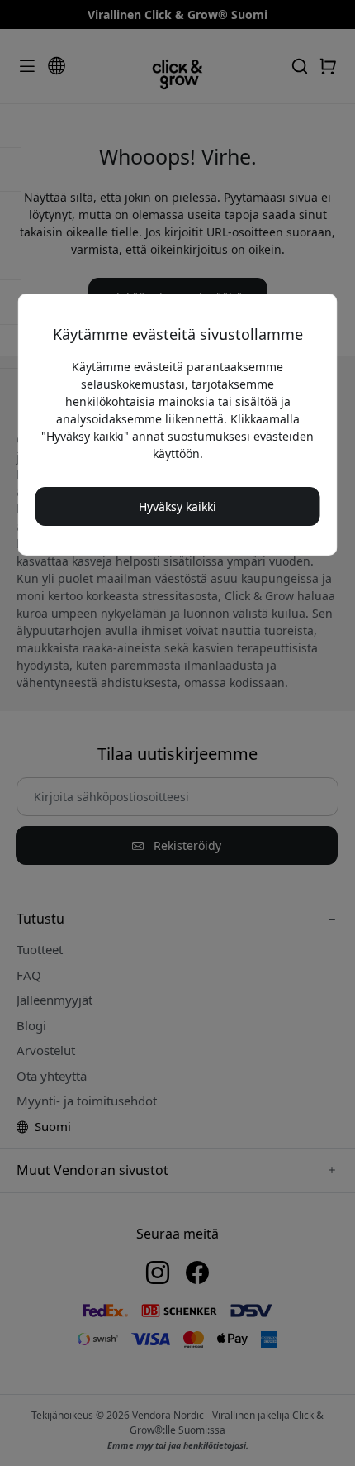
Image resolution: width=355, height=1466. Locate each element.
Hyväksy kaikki (177, 506)
